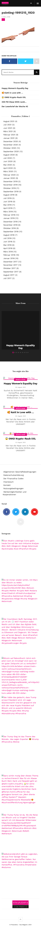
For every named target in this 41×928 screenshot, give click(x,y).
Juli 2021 (7, 125)
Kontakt (6, 485)
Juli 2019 (7, 198)
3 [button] (16, 352)
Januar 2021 (9, 138)
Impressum (8, 482)
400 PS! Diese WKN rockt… (14, 102)
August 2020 (9, 155)
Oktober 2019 (9, 188)
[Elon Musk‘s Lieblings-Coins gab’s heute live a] (20, 558)
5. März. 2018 (6, 17)
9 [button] (28, 352)
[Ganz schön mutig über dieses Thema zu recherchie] (20, 793)
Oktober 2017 (9, 268)
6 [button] (22, 352)
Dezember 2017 (10, 262)
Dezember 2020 (10, 141)
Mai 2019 (7, 205)
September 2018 (10, 231)
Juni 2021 (7, 128)
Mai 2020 (7, 165)
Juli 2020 (7, 158)
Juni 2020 (8, 161)
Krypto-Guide (20, 408)
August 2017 (8, 275)
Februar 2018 (9, 255)
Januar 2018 (9, 258)
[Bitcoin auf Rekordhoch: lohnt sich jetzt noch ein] (20, 676)
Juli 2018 (7, 238)
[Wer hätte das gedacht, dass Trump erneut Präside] (20, 715)
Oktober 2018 (9, 228)
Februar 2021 (9, 135)
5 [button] (20, 352)
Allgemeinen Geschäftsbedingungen (19, 472)
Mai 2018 (7, 245)
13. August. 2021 (20, 442)
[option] (20, 330)
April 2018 (7, 248)
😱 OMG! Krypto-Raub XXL (14, 97)
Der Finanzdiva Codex (13, 478)
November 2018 (10, 225)
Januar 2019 (9, 218)
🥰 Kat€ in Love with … (12, 93)
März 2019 (8, 211)
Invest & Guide (20, 379)
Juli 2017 (7, 278)
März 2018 (8, 252)
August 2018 (8, 235)
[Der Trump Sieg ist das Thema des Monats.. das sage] (20, 754)
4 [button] (18, 352)
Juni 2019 (7, 201)
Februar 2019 (9, 215)
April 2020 (8, 168)
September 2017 (10, 272)
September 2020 (11, 151)
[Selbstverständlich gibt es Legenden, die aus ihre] (20, 872)
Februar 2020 (9, 175)
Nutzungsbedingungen (13, 488)
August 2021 (8, 121)
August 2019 (8, 195)
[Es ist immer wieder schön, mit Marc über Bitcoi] (20, 598)
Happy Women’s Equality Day (15, 88)
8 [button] (26, 352)
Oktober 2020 (9, 148)
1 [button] (13, 352)
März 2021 (8, 131)
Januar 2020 (9, 178)
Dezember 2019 (10, 181)
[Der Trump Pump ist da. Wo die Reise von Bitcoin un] (20, 833)
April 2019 (7, 208)
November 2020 (10, 145)
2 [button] (15, 352)
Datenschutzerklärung (13, 475)
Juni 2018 (7, 241)
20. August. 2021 (20, 416)
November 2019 (10, 185)
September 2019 (10, 191)
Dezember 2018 (10, 222)
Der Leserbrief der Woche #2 (15, 106)
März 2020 (8, 171)
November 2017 (10, 265)
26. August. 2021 (20, 387)
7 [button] (24, 352)
